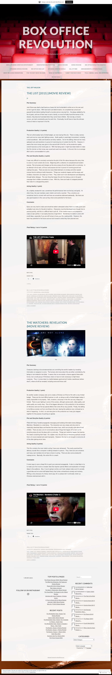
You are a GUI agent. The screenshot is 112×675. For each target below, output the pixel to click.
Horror (43, 549)
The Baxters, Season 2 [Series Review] (56, 628)
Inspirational (37, 292)
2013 (35, 551)
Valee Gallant (38, 303)
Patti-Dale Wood (59, 554)
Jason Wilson (79, 553)
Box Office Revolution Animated (95, 65)
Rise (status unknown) (56, 588)
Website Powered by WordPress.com (56, 657)
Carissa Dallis (66, 551)
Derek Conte (64, 296)
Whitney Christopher (74, 303)
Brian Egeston (71, 294)
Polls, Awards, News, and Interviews (97, 73)
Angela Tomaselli (41, 551)
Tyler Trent (36, 557)
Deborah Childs (56, 296)
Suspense (68, 549)
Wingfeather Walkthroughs (46, 65)
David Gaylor (74, 551)
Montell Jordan (54, 302)
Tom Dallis (29, 557)
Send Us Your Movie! (55, 73)
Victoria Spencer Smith (48, 303)
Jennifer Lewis (51, 299)
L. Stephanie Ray (58, 300)
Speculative (52, 556)
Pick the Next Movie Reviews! (36, 73)
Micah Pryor (46, 302)
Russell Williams (31, 556)
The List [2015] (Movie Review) (49, 93)
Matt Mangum (38, 302)
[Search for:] (84, 577)
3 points (35, 294)
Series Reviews (76, 65)
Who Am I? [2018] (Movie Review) (56, 604)
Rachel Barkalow (77, 554)
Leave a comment (31, 305)
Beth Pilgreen (49, 294)
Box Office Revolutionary (42, 290)
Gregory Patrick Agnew (63, 553)
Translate (88, 648)
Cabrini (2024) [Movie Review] (56, 618)
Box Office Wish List (37, 69)
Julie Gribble (77, 299)
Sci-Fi (63, 549)
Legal (71, 300)
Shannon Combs (44, 556)
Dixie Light (72, 296)
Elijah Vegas (30, 297)
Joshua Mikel (70, 299)
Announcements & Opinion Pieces (91, 69)
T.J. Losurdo (30, 303)
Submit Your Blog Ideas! (73, 73)
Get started (69, 2)
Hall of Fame (73, 69)
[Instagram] (28, 594)
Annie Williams (51, 551)
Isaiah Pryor (30, 299)
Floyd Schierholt (52, 553)
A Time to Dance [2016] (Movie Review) (56, 600)
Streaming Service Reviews (19, 69)
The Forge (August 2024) (56, 638)
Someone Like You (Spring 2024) (56, 636)
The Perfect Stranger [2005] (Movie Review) (55, 580)
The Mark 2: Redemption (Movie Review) (56, 590)
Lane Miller (66, 300)
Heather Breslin (71, 297)
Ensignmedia (33, 553)
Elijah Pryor (78, 296)
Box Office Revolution (56, 37)
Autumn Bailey (41, 294)
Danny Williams (48, 296)
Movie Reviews (63, 65)
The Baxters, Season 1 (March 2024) (56, 632)
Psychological (58, 549)
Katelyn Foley (41, 300)
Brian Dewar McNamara (60, 294)
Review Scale (56, 77)
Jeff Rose (36, 299)
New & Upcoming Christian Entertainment (19, 65)
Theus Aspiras (65, 556)
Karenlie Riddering (32, 300)
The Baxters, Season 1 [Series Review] (56, 630)
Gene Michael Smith (51, 297)
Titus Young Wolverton (76, 556)
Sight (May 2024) (56, 634)
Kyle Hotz (51, 554)
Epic (35, 297)
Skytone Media (80, 302)
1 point (32, 551)
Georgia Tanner (61, 297)
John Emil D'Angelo (61, 299)
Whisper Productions (61, 303)
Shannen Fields (71, 302)
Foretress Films (41, 297)
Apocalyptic (37, 549)
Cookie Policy (33, 672)
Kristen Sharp (49, 300)
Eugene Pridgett (42, 553)
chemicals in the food (37, 296)
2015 (31, 294)
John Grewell (37, 554)
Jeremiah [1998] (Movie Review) (56, 602)
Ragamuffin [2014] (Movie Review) (56, 586)
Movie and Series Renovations (13, 73)
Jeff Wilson (43, 299)
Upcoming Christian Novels (57, 69)
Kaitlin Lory (45, 554)
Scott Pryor (63, 302)
